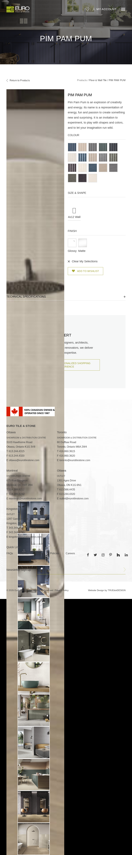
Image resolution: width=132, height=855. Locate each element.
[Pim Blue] (82, 157)
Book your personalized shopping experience (65, 365)
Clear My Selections (85, 261)
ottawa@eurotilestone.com (24, 460)
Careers (70, 553)
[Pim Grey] (103, 157)
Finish (72, 231)
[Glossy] (72, 243)
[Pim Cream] (92, 157)
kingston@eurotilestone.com (25, 536)
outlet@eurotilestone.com (74, 498)
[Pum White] (92, 178)
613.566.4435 (67, 489)
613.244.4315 (16, 451)
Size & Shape (77, 192)
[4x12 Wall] (74, 206)
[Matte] (82, 243)
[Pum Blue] (92, 167)
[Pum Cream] (103, 167)
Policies (54, 553)
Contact (39, 553)
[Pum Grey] (113, 167)
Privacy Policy (62, 590)
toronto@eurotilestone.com (74, 460)
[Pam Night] (113, 147)
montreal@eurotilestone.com (25, 498)
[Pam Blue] (72, 147)
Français (18, 5)
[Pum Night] (82, 178)
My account (106, 9)
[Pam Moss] (103, 147)
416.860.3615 (67, 451)
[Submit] (124, 569)
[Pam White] (72, 157)
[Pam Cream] (82, 147)
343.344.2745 (16, 527)
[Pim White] (82, 167)
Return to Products (20, 80)
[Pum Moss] (72, 178)
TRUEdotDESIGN (117, 590)
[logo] (17, 9)
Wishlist (23, 553)
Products (82, 80)
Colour (73, 135)
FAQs (9, 553)
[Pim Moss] (113, 157)
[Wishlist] (87, 9)
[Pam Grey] (92, 147)
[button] (72, 147)
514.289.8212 (16, 489)
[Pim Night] (72, 167)
